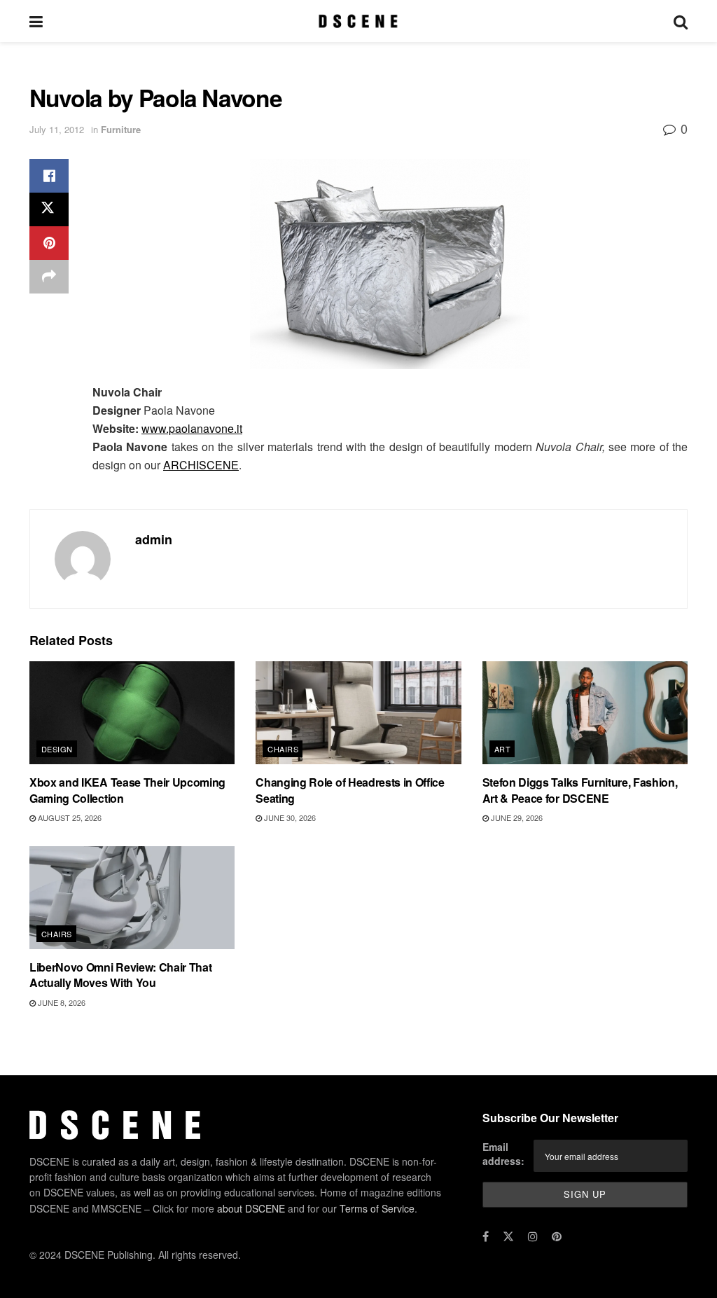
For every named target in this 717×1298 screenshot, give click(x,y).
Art (502, 748)
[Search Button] (681, 21)
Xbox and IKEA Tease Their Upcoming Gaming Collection (127, 790)
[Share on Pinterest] (49, 243)
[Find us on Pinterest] (557, 1236)
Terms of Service (377, 1208)
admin (153, 539)
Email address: (503, 1154)
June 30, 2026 (289, 817)
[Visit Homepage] (358, 21)
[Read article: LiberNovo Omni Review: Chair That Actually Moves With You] (132, 897)
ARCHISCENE (201, 465)
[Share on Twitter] (49, 209)
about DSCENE (251, 1208)
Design (57, 748)
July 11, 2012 (56, 129)
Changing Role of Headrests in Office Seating (350, 790)
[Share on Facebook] (49, 176)
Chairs (282, 748)
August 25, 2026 (69, 817)
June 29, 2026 (516, 817)
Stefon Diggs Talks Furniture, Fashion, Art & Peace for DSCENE (580, 790)
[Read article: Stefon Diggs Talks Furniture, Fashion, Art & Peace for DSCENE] (585, 712)
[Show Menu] (36, 21)
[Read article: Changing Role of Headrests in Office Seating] (358, 712)
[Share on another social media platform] (49, 277)
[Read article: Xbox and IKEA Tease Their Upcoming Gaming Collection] (132, 712)
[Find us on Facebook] (485, 1236)
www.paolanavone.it (191, 428)
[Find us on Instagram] (533, 1236)
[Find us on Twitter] (508, 1236)
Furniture (121, 129)
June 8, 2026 (60, 1002)
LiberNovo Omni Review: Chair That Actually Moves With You (120, 974)
